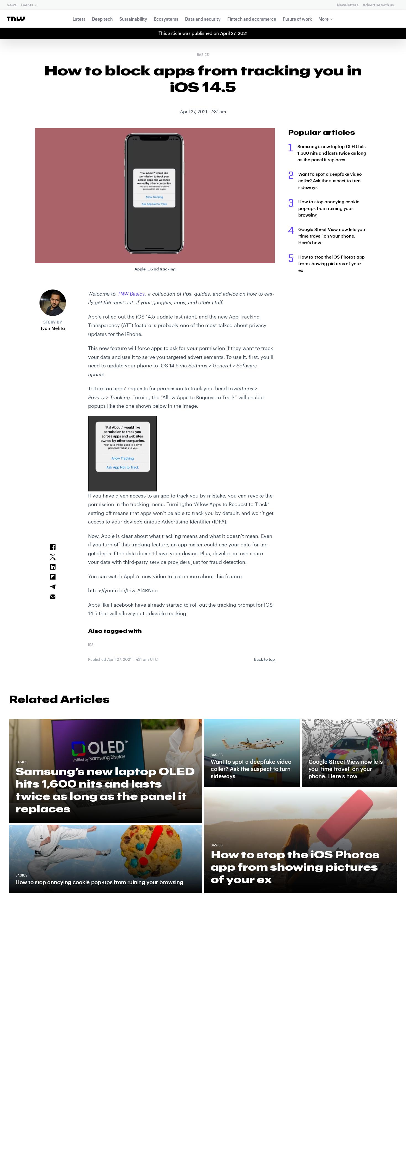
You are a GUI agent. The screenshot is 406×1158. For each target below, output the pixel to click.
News (11, 4)
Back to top (264, 659)
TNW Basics (131, 294)
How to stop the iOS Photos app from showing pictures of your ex (331, 263)
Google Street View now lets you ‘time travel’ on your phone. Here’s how (331, 236)
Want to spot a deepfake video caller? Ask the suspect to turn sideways (330, 180)
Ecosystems (166, 19)
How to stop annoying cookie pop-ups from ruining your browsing (328, 208)
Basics (203, 55)
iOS (91, 645)
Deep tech (102, 19)
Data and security (203, 19)
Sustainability (133, 19)
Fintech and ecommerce (251, 19)
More (323, 19)
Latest (79, 19)
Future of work (297, 19)
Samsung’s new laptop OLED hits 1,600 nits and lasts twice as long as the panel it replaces (331, 153)
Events (27, 4)
